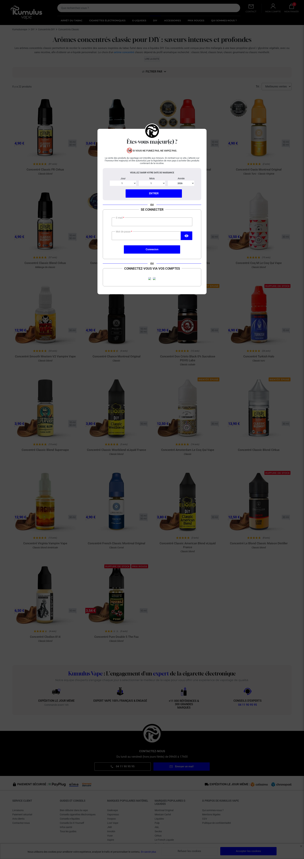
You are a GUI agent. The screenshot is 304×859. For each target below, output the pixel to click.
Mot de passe (123, 231)
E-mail (119, 217)
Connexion (152, 249)
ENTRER (154, 193)
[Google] (154, 278)
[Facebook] (149, 278)
